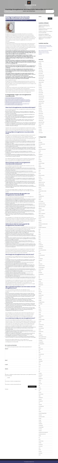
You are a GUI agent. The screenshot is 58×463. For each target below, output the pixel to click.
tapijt (39, 395)
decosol (40, 189)
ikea (39, 262)
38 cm (40, 140)
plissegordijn (41, 348)
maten (40, 312)
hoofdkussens (41, 246)
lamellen (40, 298)
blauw (40, 170)
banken (40, 159)
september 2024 (41, 101)
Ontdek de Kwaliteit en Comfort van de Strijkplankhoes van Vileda (45, 29)
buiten (40, 173)
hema (40, 239)
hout (39, 251)
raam (39, 352)
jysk (39, 276)
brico (39, 171)
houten (40, 253)
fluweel (40, 218)
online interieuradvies (42, 338)
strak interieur (41, 394)
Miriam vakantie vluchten (43, 50)
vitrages (40, 421)
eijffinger (40, 208)
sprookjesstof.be (30, 5)
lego (39, 305)
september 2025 (41, 80)
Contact (11, 11)
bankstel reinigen (41, 163)
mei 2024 (40, 108)
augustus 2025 (41, 82)
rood (39, 366)
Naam (6, 360)
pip (39, 345)
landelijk (40, 300)
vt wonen (40, 428)
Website (6, 368)
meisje (40, 314)
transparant (41, 401)
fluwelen (40, 220)
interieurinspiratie (41, 267)
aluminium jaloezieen (42, 149)
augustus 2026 (41, 61)
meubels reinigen (41, 319)
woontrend (40, 446)
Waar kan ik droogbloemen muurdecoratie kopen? (13, 97)
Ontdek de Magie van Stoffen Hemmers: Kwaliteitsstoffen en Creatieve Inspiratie (45, 46)
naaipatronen (41, 331)
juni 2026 (40, 64)
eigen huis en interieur (42, 204)
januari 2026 (41, 73)
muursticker (41, 326)
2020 (39, 138)
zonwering (40, 453)
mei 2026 (40, 66)
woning (40, 442)
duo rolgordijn (41, 201)
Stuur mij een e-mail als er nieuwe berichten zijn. (13, 384)
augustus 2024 (41, 103)
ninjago (40, 333)
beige (40, 164)
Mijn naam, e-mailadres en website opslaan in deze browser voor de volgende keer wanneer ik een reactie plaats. (20, 375)
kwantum (40, 296)
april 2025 (40, 89)
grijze (39, 232)
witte (39, 439)
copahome (40, 178)
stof (39, 390)
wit (39, 437)
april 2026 (40, 68)
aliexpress (40, 147)
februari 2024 (41, 113)
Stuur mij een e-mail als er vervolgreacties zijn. (13, 381)
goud (39, 229)
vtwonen (40, 430)
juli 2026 (40, 63)
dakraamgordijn (41, 184)
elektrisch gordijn (41, 210)
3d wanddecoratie (42, 144)
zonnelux (40, 451)
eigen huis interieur (42, 206)
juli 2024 (40, 104)
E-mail (6, 364)
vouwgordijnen (41, 427)
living (39, 307)
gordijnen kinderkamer (42, 227)
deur (39, 192)
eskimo (40, 211)
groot (40, 236)
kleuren (40, 289)
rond (39, 362)
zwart (40, 454)
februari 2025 (41, 92)
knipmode (40, 291)
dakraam (40, 180)
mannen (40, 310)
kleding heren (41, 284)
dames (40, 187)
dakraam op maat (42, 182)
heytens (40, 243)
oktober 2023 (41, 120)
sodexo (40, 380)
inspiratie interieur (42, 265)
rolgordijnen (41, 361)
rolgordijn (40, 359)
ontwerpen (40, 340)
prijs (39, 350)
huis (39, 256)
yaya (39, 447)
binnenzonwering (41, 168)
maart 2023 (41, 132)
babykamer (41, 154)
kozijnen (40, 293)
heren (40, 241)
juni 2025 (40, 85)
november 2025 (41, 77)
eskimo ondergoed (42, 213)
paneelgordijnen (41, 343)
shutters (40, 376)
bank (39, 157)
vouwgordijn (41, 425)
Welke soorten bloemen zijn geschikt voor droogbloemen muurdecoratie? (17, 100)
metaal (40, 317)
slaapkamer (41, 378)
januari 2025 (41, 94)
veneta (40, 411)
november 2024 (41, 97)
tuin (39, 402)
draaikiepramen (41, 196)
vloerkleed (40, 423)
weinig (40, 435)
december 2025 (41, 75)
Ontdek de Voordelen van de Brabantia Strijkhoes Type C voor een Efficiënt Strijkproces (45, 37)
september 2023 (41, 122)
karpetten (40, 279)
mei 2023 (40, 129)
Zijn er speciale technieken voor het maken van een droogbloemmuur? (17, 103)
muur (39, 322)
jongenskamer (41, 274)
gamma (40, 222)
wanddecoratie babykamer (43, 432)
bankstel (40, 161)
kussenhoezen (41, 295)
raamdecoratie (41, 354)
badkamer (40, 156)
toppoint (40, 399)
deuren (40, 194)
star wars (40, 383)
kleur (39, 288)
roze (39, 369)
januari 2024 (41, 115)
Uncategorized (41, 406)
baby (39, 152)
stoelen (40, 388)
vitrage (40, 420)
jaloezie (40, 270)
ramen (40, 355)
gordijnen (40, 225)
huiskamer (40, 260)
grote (40, 237)
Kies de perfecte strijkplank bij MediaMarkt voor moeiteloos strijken (45, 35)
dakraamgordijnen (42, 185)
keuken (40, 281)
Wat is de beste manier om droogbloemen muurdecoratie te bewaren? (17, 99)
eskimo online (41, 215)
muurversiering (41, 328)
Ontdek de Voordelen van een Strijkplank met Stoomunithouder (45, 32)
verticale (40, 414)
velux (39, 409)
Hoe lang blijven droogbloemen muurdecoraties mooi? (14, 98)
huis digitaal (41, 258)
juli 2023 (40, 125)
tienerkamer (41, 397)
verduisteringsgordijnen (43, 413)
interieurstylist (41, 269)
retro (39, 357)
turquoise (40, 404)
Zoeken (40, 16)
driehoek (40, 197)
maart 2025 (41, 90)
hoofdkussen (41, 244)
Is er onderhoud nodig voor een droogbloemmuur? (13, 104)
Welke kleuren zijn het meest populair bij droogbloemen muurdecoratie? (17, 101)
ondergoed (40, 335)
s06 (39, 371)
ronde (40, 364)
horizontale (40, 248)
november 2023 (41, 118)
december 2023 (41, 116)
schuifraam (40, 375)
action (40, 145)
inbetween (40, 263)
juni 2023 (40, 127)
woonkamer (41, 444)
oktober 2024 (41, 99)
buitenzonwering (41, 175)
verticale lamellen (42, 416)
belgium (40, 166)
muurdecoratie (41, 324)
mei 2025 (40, 87)
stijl (39, 385)
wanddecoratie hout (42, 434)
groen (40, 234)
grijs (39, 230)
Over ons (6, 11)
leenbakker (40, 303)
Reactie (6, 348)
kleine (40, 286)
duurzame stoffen (42, 203)
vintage (40, 418)
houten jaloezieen (42, 255)
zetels (40, 449)
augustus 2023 (41, 123)
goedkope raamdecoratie (43, 223)
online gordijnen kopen (42, 336)
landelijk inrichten (41, 302)
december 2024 (41, 96)
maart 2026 (41, 70)
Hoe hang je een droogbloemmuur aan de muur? (13, 102)
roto (39, 368)
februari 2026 (41, 71)
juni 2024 (40, 106)
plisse (40, 347)
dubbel (40, 199)
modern (40, 321)
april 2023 (40, 130)
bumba (40, 177)
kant (39, 277)
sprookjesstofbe (41, 45)
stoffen (40, 392)
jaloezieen (40, 272)
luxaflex (40, 309)
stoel (39, 387)
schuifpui (40, 373)
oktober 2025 (41, 78)
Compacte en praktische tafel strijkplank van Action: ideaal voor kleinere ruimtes (44, 25)
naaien (40, 329)
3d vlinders (40, 142)
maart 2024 (41, 111)
